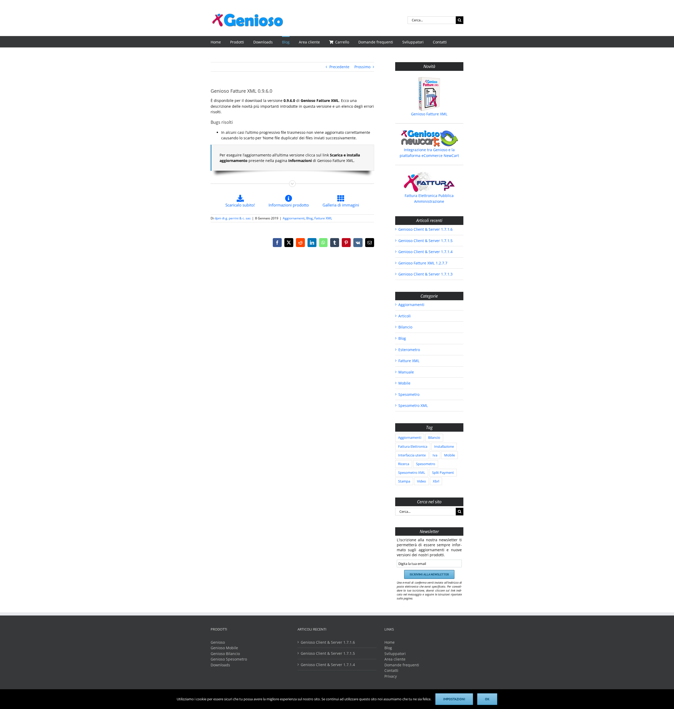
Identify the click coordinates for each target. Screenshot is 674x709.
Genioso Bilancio (225, 653)
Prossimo (362, 66)
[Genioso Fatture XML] (429, 94)
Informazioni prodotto (289, 205)
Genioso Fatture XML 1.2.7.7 (422, 262)
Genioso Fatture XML (429, 113)
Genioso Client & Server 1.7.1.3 (425, 274)
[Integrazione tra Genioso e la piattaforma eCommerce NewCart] (429, 138)
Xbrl (436, 481)
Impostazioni (454, 699)
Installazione (444, 446)
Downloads (220, 664)
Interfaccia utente (412, 455)
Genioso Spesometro (229, 659)
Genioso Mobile (224, 647)
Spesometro (408, 394)
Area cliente (394, 659)
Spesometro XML (413, 405)
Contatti (391, 670)
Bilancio (405, 326)
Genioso (218, 642)
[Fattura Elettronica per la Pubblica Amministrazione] (429, 182)
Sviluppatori (395, 653)
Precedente (339, 66)
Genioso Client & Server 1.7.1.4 (425, 251)
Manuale (406, 372)
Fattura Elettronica (412, 446)
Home (389, 642)
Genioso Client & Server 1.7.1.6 (425, 229)
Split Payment (443, 472)
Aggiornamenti (294, 218)
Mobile (404, 383)
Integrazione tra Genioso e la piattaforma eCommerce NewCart (429, 152)
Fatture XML (323, 218)
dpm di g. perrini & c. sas (233, 218)
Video (421, 481)
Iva (435, 455)
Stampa (404, 481)
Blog (309, 218)
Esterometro (409, 349)
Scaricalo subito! (240, 205)
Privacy (390, 676)
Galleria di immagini (341, 205)
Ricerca (403, 464)
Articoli (404, 315)
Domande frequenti (401, 664)
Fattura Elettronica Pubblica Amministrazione (429, 198)
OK (487, 699)
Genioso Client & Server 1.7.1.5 (425, 240)
